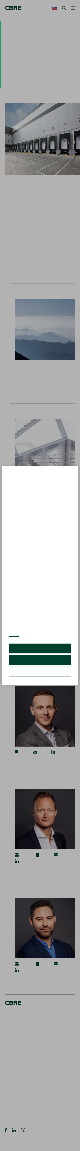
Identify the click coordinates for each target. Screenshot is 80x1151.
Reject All (40, 663)
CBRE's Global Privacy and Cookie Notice (36, 635)
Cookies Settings (40, 674)
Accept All (40, 651)
